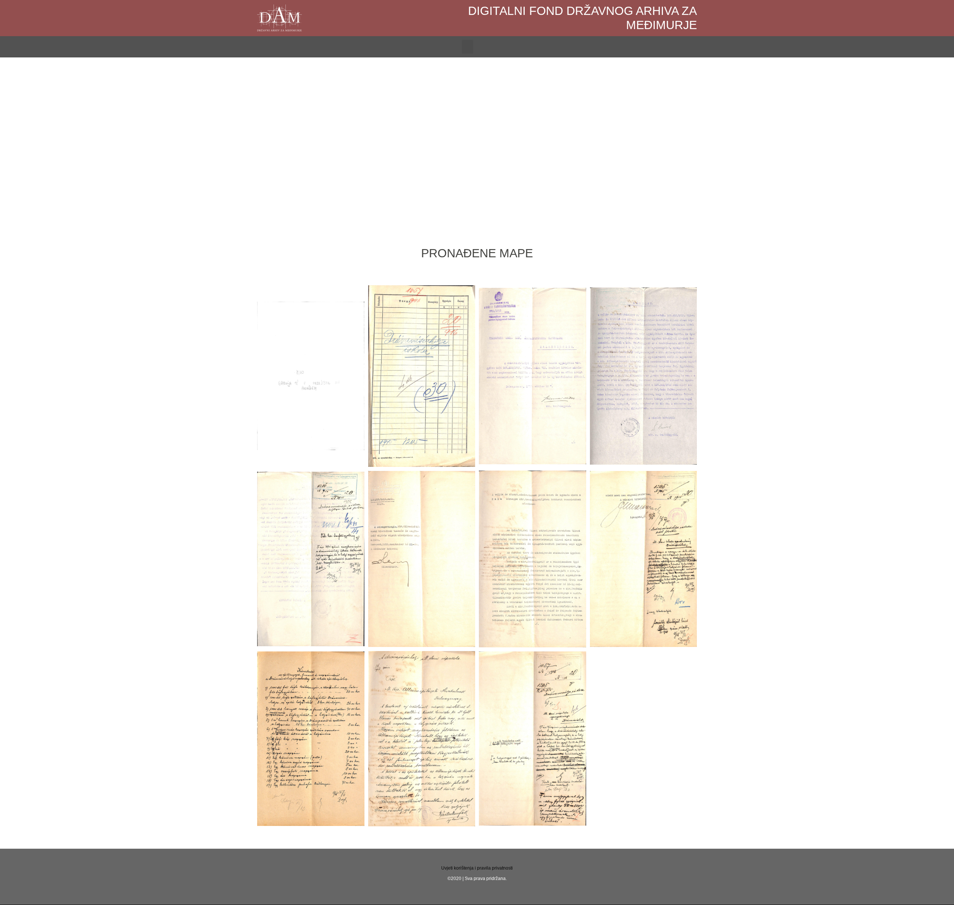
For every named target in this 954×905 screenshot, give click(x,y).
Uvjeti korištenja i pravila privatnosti (477, 868)
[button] (468, 47)
